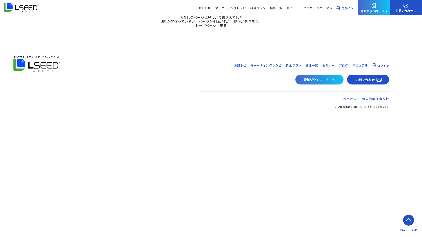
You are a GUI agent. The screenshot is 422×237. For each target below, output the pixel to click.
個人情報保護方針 (375, 99)
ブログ (308, 8)
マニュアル (324, 8)
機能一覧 (276, 8)
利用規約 (350, 99)
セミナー (293, 8)
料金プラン (258, 8)
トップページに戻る (211, 25)
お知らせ (204, 8)
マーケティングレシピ (230, 8)
